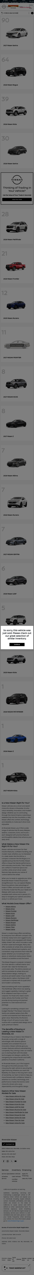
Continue (17, 644)
